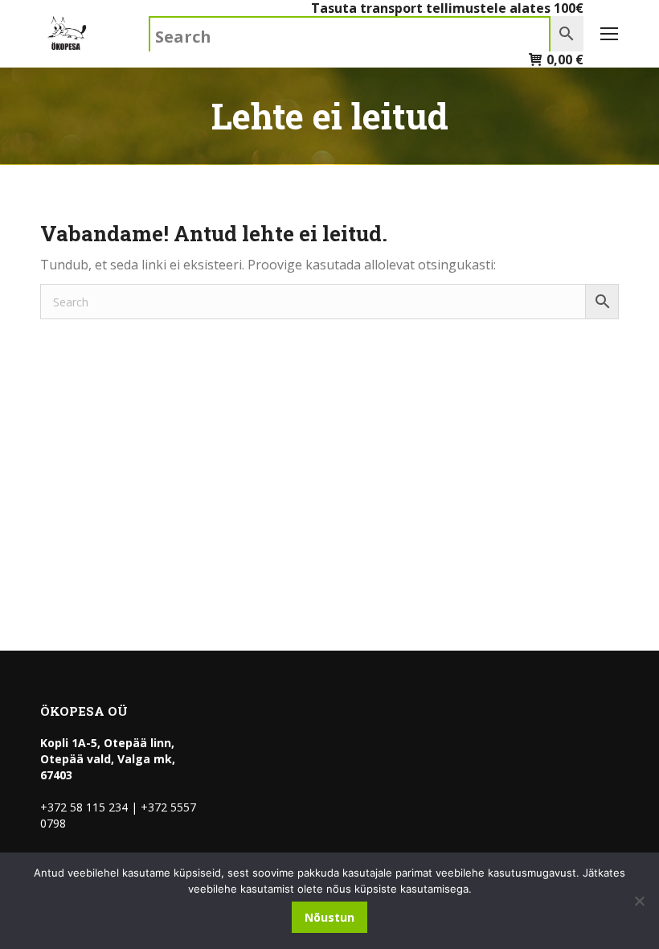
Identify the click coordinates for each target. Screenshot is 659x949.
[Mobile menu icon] (609, 33)
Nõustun (329, 917)
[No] (639, 901)
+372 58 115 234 (84, 807)
